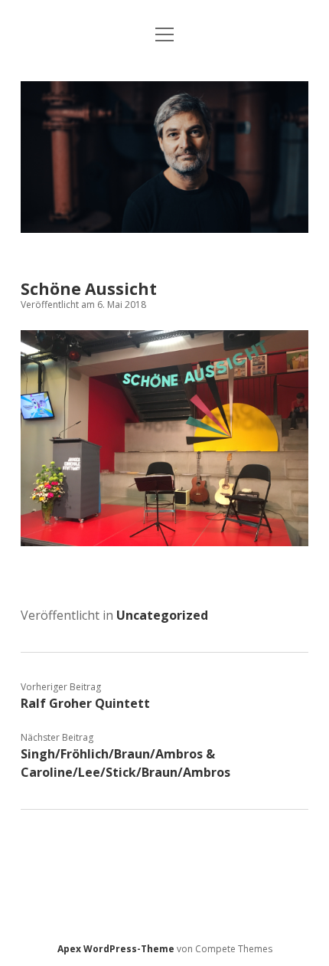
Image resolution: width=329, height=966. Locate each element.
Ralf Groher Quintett (85, 703)
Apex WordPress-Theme (115, 948)
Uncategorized (162, 615)
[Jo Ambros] (164, 228)
